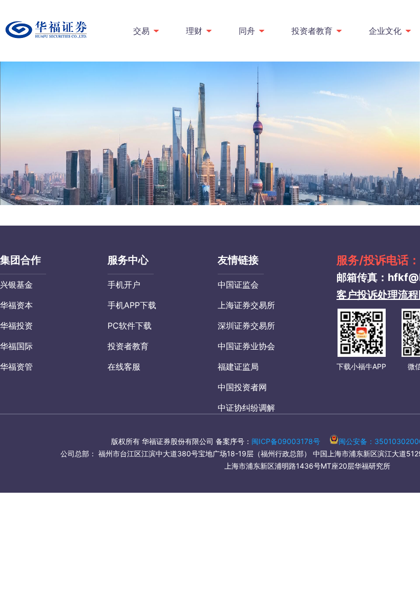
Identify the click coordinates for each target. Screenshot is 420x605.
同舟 (247, 31)
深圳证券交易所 (246, 325)
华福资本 (16, 305)
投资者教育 (311, 31)
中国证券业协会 (246, 346)
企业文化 (385, 31)
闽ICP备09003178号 (285, 441)
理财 (194, 31)
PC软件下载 (130, 325)
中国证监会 (238, 284)
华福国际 (16, 346)
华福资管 (16, 366)
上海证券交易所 (246, 305)
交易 (141, 31)
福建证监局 (238, 366)
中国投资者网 (242, 387)
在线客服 (124, 366)
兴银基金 (16, 284)
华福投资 (16, 325)
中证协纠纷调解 (246, 407)
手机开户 (124, 284)
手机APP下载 (132, 305)
